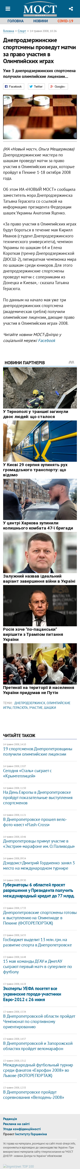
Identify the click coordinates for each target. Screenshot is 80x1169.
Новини (40, 21)
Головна (16, 21)
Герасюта (20, 708)
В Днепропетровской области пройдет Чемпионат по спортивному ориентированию (39, 1021)
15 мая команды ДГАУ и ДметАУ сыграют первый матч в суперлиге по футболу (37, 966)
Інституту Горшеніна (31, 1134)
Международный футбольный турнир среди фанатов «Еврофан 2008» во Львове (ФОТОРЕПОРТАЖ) (38, 1070)
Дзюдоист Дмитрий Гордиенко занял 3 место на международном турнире (39, 865)
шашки (50, 708)
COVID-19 (65, 21)
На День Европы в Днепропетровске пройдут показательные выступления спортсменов (37, 797)
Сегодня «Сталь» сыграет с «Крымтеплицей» (27, 773)
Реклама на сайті (16, 1124)
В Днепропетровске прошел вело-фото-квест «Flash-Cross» (35, 821)
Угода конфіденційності (22, 1129)
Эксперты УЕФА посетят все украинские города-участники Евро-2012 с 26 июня (32, 993)
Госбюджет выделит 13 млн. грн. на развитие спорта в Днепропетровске (37, 942)
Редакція (10, 1118)
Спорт (22, 31)
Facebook (46, 340)
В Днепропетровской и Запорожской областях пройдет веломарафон (37, 1045)
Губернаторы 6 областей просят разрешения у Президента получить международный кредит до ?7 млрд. (39, 890)
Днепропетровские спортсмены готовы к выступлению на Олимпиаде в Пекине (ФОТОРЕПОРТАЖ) (39, 918)
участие (36, 708)
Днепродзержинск (29, 703)
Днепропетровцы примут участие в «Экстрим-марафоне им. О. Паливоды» (39, 843)
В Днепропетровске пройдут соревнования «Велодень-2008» (33, 1094)
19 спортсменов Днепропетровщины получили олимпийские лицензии (37, 751)
